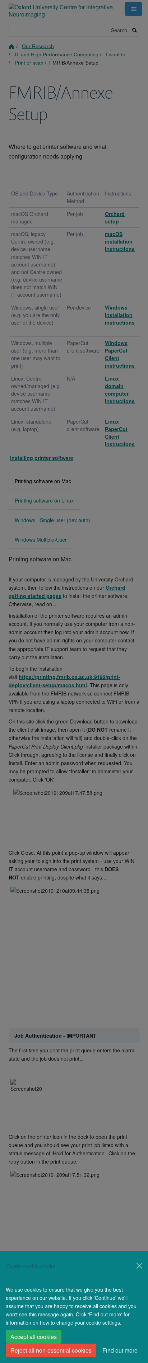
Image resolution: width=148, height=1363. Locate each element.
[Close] (139, 1266)
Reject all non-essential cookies (51, 1350)
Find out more (120, 1350)
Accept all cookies (33, 1337)
